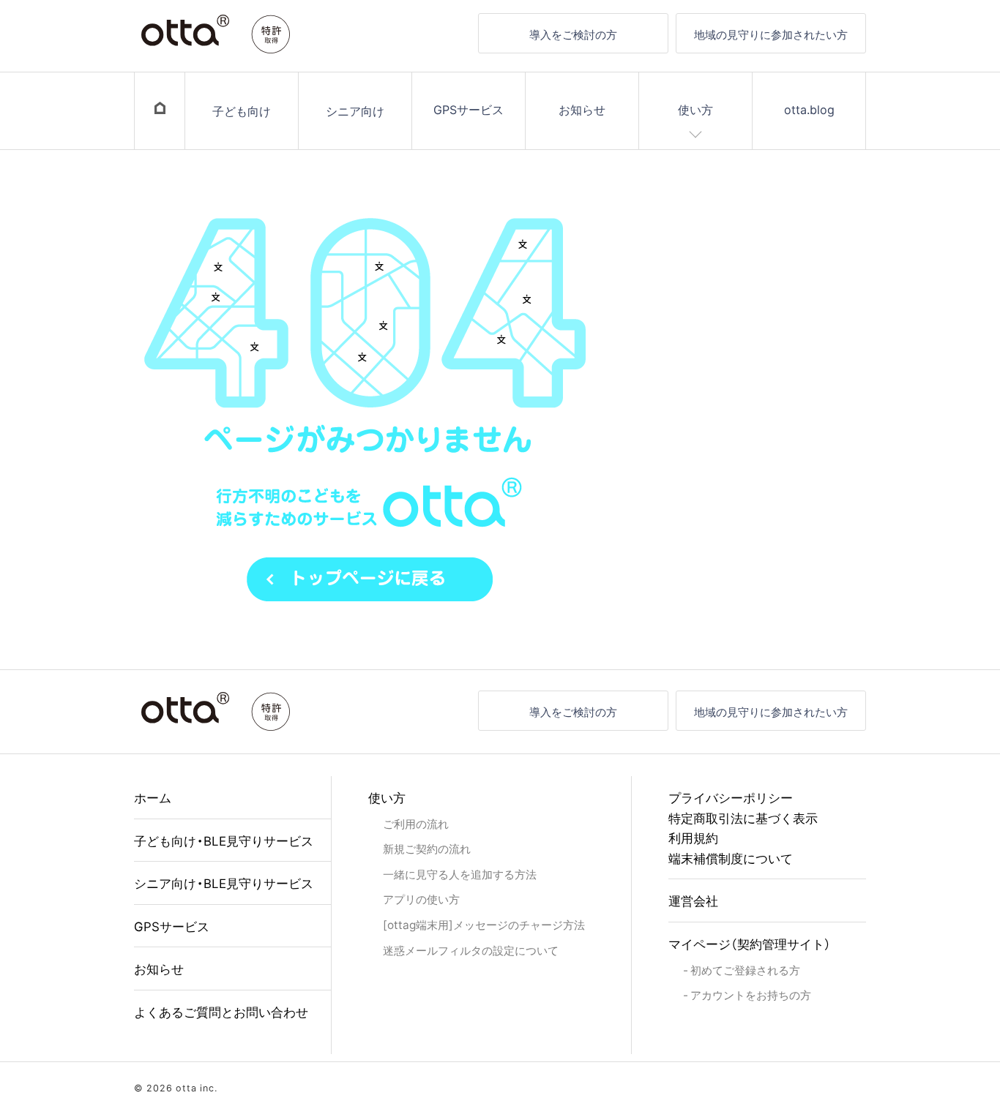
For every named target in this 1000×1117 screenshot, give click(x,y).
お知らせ (582, 109)
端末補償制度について (730, 858)
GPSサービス (468, 109)
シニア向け (355, 110)
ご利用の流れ (416, 823)
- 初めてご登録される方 (741, 969)
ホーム (152, 797)
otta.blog (809, 109)
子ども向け (241, 110)
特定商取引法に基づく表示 (743, 817)
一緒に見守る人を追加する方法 (460, 873)
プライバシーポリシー (730, 797)
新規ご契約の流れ (427, 848)
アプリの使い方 (421, 898)
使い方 (695, 109)
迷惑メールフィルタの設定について (471, 949)
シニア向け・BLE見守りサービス (223, 882)
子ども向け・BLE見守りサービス (223, 840)
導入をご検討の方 (573, 34)
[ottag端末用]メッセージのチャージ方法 (484, 924)
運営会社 (693, 900)
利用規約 (693, 837)
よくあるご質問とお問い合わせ (221, 1011)
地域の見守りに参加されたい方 (771, 34)
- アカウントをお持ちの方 (747, 994)
